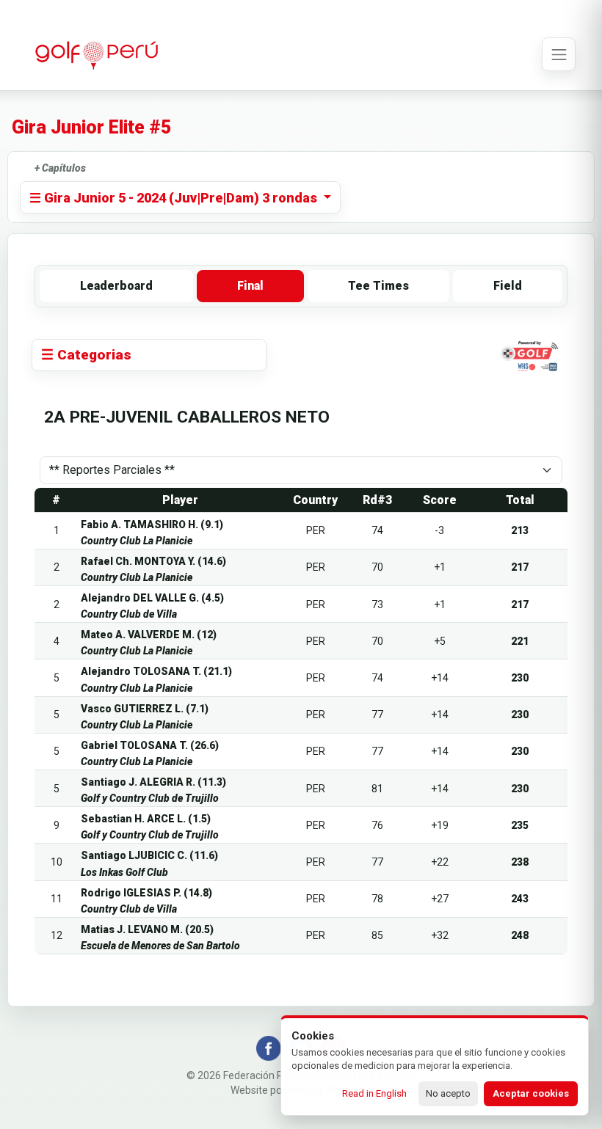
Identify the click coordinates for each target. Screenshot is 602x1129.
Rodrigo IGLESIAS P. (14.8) (146, 893)
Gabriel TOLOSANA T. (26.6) (150, 745)
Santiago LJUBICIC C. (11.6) (149, 855)
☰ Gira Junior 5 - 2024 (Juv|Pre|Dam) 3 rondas (174, 197)
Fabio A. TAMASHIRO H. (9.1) (152, 524)
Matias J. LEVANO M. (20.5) (147, 929)
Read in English (374, 1093)
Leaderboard (116, 286)
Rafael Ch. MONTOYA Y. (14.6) (153, 561)
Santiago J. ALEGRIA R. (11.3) (153, 782)
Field (507, 286)
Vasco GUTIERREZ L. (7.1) (144, 709)
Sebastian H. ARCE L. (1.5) (146, 819)
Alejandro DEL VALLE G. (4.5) (152, 598)
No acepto (448, 1093)
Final (250, 286)
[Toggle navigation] (559, 54)
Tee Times (378, 286)
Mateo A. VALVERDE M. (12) (149, 634)
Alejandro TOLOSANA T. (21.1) (156, 671)
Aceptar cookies (531, 1093)
